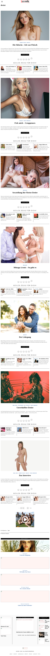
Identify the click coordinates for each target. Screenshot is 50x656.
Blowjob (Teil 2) (42, 497)
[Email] (31, 58)
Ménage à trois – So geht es (25, 267)
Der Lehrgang (25, 337)
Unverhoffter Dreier (43, 214)
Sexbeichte (26, 604)
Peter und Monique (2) (11, 66)
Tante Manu (3, 635)
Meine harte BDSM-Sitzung (46, 634)
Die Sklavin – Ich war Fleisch (25, 45)
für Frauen (20, 405)
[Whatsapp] (29, 59)
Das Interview (25, 475)
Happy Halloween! (43, 144)
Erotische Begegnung (25, 555)
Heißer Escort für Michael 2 (26, 215)
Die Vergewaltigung (47, 621)
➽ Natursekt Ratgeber (5, 533)
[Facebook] (18, 59)
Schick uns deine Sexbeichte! (25, 605)
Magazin (25, 190)
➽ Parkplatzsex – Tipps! (5, 530)
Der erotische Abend (25, 588)
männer (40, 289)
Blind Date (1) (25, 427)
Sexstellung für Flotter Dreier (25, 193)
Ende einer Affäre (10, 289)
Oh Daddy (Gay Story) (25, 572)
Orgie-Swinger (27, 120)
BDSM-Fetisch (23, 42)
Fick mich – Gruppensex (25, 123)
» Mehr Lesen (25, 54)
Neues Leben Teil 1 (43, 66)
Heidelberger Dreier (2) (10, 359)
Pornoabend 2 (25, 144)
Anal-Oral (15, 405)
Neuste (28, 42)
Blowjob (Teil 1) (9, 497)
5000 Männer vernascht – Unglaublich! (9, 429)
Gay (25, 405)
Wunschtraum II (42, 427)
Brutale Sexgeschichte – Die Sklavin (47, 627)
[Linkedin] (26, 59)
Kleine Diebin (9, 144)
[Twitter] (24, 59)
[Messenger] (21, 59)
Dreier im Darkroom (26, 66)
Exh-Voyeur (25, 553)
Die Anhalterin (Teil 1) (44, 358)
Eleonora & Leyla (5, 626)
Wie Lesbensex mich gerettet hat (10, 215)
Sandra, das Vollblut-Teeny (27, 359)
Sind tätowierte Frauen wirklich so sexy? (25, 632)
